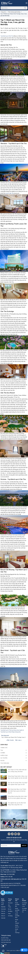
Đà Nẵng (10, 911)
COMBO (3, 753)
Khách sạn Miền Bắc (17, 904)
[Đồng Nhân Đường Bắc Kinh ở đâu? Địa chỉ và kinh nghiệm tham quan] (4, 797)
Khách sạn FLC (17, 926)
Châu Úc (3, 915)
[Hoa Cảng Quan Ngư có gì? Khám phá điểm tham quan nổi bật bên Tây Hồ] (4, 790)
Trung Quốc (2, 903)
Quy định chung (4, 937)
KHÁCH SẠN (4, 755)
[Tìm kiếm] (25, 8)
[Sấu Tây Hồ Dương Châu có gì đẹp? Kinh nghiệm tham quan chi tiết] (4, 784)
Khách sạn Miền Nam (17, 915)
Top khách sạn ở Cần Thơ (7, 36)
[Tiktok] (12, 834)
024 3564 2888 (11, 874)
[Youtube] (15, 834)
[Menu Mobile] (26, 3)
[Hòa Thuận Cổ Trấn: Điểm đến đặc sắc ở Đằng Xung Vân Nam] (4, 771)
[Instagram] (18, 834)
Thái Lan (3, 911)
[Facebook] (9, 834)
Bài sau (18, 740)
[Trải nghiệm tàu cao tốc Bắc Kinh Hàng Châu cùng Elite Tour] (4, 804)
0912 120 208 (8, 876)
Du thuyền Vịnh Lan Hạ (24, 910)
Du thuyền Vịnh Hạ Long (24, 904)
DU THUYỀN (4, 758)
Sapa (9, 913)
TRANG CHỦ (4, 747)
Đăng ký (24, 845)
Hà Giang (10, 915)
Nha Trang (9, 906)
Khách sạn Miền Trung (17, 910)
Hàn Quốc (3, 909)
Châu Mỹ (3, 918)
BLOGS (2, 760)
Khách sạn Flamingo (17, 931)
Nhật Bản (3, 906)
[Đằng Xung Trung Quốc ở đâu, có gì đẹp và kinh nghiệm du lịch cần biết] (4, 777)
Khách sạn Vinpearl (17, 921)
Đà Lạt (9, 909)
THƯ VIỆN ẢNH (5, 763)
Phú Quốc (10, 902)
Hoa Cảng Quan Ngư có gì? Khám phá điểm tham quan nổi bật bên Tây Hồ (17, 791)
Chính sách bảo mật (5, 940)
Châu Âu (3, 913)
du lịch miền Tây (10, 193)
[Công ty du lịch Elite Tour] (7, 3)
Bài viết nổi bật (6, 767)
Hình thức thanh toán (6, 942)
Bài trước (10, 740)
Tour (2, 750)
